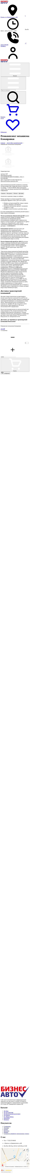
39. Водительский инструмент (12, 1114)
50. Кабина (7, 1115)
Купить (15, 371)
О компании (7, 1126)
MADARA (7, 1118)
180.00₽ (3, 329)
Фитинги (6, 1119)
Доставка (21, 193)
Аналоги (3, 193)
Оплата (15, 193)
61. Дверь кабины (9, 1116)
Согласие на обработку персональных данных (16, 1133)
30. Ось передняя (8, 1112)
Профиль (3, 46)
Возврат (6, 1132)
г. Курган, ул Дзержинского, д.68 (13, 16)
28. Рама (6, 1111)
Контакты (6, 1130)
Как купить (9, 193)
